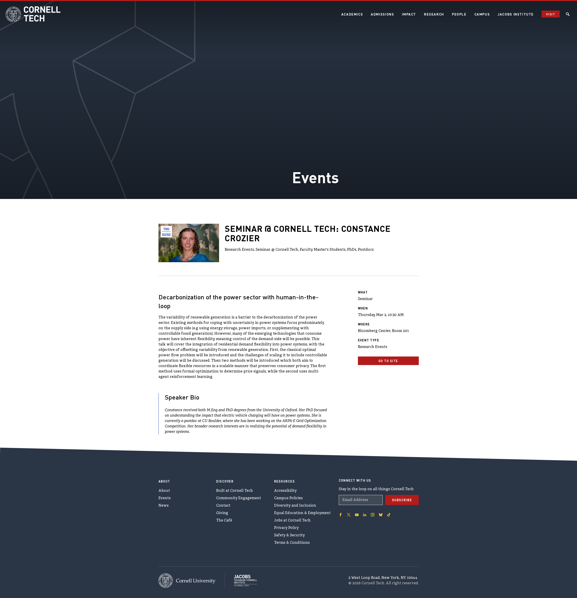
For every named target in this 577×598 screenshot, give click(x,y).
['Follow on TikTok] (389, 515)
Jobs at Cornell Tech (292, 520)
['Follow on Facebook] (340, 515)
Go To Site (388, 361)
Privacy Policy (286, 528)
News (163, 505)
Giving (222, 513)
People (459, 14)
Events (164, 498)
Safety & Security (289, 535)
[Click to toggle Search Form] (567, 14)
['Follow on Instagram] (372, 515)
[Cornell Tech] (191, 580)
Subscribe (402, 500)
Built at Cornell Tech (234, 491)
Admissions (382, 14)
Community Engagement (238, 498)
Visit (550, 14)
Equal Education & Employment (302, 513)
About (164, 491)
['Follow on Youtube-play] (357, 515)
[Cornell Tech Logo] (34, 14)
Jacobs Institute (516, 14)
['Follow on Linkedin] (364, 515)
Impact (409, 14)
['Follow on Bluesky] (380, 515)
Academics (352, 14)
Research (434, 14)
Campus (482, 14)
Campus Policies (288, 498)
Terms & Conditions (292, 543)
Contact (223, 505)
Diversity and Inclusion (295, 505)
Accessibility (285, 491)
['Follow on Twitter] (348, 515)
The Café (224, 520)
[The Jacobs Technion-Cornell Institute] (241, 580)
